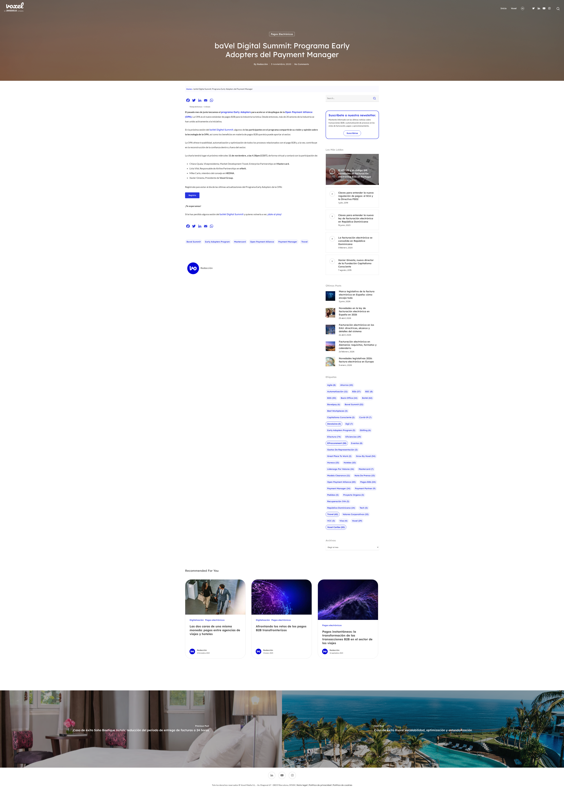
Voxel (514, 8)
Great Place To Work (339, 456)
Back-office (349, 398)
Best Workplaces (337, 411)
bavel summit (194, 241)
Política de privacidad (320, 785)
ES (522, 8)
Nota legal (302, 785)
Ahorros (346, 385)
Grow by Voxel (365, 456)
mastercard (240, 241)
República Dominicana (341, 508)
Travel (304, 241)
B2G (331, 398)
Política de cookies (342, 785)
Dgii (349, 424)
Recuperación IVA (338, 501)
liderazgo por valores (340, 469)
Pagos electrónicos (282, 34)
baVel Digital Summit (231, 214)
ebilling (365, 430)
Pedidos (333, 495)
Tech (364, 508)
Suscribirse (352, 133)
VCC (331, 520)
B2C (369, 391)
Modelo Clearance (338, 475)
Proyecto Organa (353, 495)
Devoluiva (334, 424)
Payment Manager (287, 241)
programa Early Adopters (236, 112)
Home (189, 89)
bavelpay (333, 404)
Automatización (337, 391)
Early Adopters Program (217, 241)
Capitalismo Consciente (341, 417)
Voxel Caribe (336, 527)
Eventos (356, 443)
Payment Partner (365, 488)
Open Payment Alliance (262, 241)
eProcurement (336, 443)
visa (343, 520)
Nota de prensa (365, 475)
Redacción (262, 64)
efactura (334, 436)
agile (331, 385)
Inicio (504, 8)
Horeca (333, 462)
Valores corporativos (356, 514)
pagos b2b (368, 482)
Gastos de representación (342, 449)
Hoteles (350, 462)
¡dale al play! (274, 214)
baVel (367, 398)
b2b (356, 391)
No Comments (301, 64)
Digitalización (197, 620)
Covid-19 (365, 417)
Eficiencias (353, 436)
